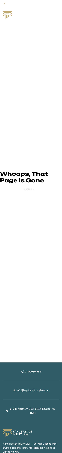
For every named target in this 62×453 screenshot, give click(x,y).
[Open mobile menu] (57, 15)
